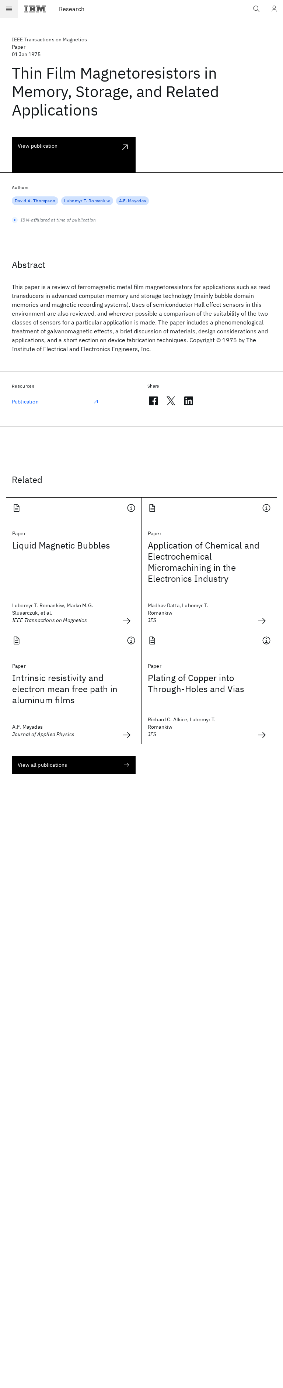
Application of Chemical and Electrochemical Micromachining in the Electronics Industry (203, 562)
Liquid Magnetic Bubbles (61, 545)
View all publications (42, 765)
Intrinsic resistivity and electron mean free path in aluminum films (65, 688)
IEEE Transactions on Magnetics (49, 39)
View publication (38, 145)
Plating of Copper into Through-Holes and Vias (196, 683)
